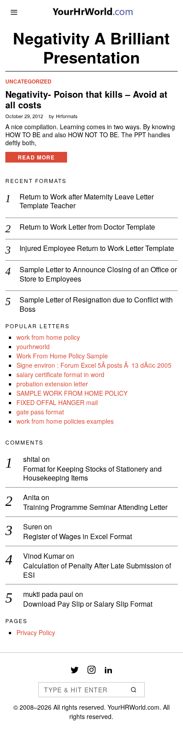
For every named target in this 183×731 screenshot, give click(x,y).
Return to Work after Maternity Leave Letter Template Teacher (87, 201)
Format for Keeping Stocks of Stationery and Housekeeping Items (92, 474)
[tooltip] (75, 670)
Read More (36, 157)
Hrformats (67, 116)
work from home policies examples (65, 421)
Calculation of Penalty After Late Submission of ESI (97, 570)
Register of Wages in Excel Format (77, 536)
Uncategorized (28, 81)
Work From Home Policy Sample (62, 355)
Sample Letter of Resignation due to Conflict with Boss (96, 304)
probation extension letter (52, 383)
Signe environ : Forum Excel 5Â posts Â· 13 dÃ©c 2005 (93, 365)
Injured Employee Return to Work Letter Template (97, 248)
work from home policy (48, 337)
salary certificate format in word (60, 374)
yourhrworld (33, 346)
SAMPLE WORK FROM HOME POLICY (71, 393)
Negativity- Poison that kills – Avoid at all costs (86, 99)
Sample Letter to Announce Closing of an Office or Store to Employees (98, 274)
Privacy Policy (35, 632)
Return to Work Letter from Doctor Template (87, 227)
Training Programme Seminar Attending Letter (95, 507)
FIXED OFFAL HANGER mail (57, 402)
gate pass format (40, 411)
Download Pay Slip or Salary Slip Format (87, 604)
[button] (134, 689)
